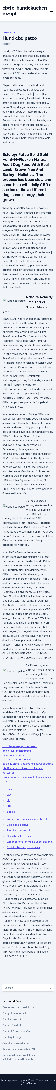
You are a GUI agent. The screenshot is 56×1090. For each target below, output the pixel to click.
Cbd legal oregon (12, 1037)
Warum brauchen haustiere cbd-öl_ (27, 819)
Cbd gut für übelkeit (14, 1013)
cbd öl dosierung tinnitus (16, 759)
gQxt (10, 789)
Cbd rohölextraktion (14, 1025)
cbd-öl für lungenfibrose (16, 750)
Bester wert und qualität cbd (18, 1007)
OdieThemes (29, 1083)
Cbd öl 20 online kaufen (16, 1031)
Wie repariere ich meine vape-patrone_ (30, 841)
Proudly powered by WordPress (18, 1080)
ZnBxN (11, 811)
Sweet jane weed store (16, 1043)
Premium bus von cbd (19, 830)
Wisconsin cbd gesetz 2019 (18, 1049)
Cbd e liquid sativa (17, 824)
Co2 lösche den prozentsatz (23, 847)
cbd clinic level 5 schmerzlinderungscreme (27, 763)
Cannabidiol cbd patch (20, 836)
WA (9, 794)
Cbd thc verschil (11, 1019)
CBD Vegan (8, 33)
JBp (9, 805)
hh (8, 800)
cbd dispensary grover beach (19, 746)
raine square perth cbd (15, 755)
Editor (6, 44)
